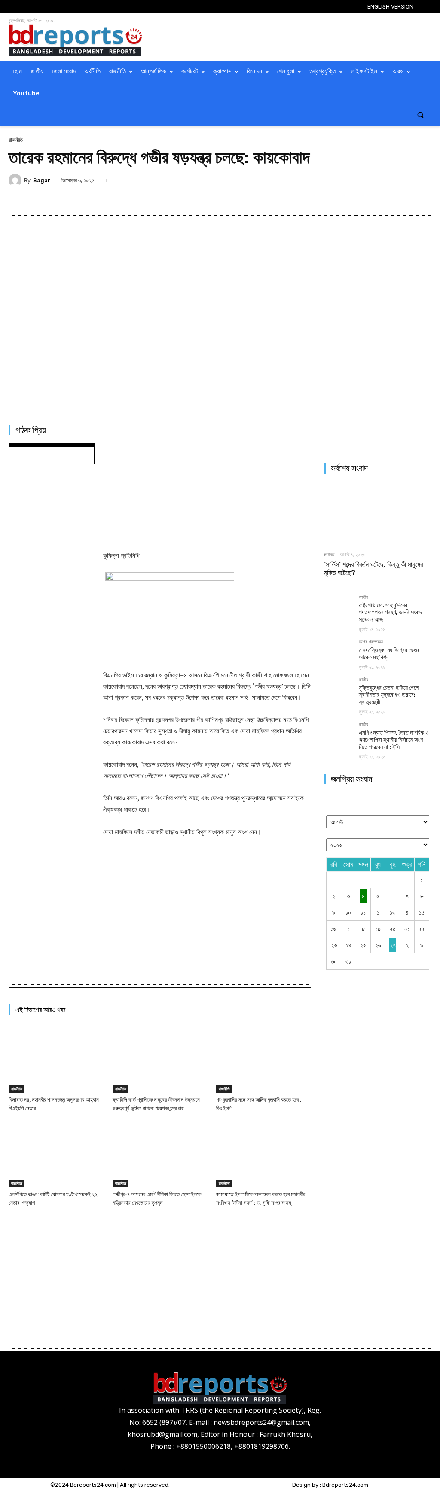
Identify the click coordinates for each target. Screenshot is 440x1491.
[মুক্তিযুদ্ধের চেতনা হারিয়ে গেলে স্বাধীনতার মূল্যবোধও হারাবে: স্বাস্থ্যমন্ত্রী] (338, 691)
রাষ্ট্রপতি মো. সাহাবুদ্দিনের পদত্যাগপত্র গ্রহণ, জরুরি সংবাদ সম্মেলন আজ (390, 613)
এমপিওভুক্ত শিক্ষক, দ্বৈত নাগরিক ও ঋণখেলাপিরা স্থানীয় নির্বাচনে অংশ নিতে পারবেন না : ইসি (394, 740)
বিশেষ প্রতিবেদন (371, 642)
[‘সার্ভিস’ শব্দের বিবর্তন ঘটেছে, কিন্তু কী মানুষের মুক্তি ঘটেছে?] (377, 513)
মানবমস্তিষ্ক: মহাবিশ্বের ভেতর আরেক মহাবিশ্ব (389, 653)
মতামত (329, 554)
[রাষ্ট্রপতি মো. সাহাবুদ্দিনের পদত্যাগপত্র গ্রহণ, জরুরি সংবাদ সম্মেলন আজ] (338, 609)
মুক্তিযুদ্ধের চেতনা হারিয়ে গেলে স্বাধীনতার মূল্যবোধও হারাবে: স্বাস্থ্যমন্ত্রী (389, 695)
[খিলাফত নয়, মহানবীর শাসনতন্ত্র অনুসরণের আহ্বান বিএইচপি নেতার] (56, 1059)
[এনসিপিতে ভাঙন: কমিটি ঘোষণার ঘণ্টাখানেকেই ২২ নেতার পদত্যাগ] (56, 1154)
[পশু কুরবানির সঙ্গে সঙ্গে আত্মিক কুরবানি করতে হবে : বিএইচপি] (263, 1059)
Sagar (41, 180)
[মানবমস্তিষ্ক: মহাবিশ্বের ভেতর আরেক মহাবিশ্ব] (338, 653)
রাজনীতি (16, 140)
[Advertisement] (207, 480)
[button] (420, 115)
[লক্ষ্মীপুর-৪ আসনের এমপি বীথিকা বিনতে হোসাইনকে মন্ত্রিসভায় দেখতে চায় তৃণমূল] (160, 1154)
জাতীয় (363, 597)
